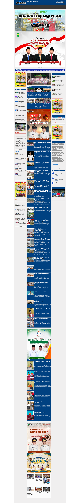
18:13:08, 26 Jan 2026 (21, 166)
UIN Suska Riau (54, 155)
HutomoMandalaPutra (55, 158)
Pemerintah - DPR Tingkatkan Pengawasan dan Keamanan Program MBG (41, 292)
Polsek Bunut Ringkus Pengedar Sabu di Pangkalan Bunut (42, 309)
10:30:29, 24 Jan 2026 (21, 171)
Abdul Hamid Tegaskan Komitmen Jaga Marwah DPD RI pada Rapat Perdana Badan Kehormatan (42, 220)
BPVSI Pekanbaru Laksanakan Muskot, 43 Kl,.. (35, 84)
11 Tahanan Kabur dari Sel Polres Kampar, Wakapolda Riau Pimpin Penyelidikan (46, 492)
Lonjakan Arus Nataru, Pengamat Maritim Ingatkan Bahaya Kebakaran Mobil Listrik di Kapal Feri (30, 494)
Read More (39, 421)
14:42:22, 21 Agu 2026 (46, 96)
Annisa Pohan (56, 143)
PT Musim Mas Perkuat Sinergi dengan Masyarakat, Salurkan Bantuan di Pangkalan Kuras (42, 229)
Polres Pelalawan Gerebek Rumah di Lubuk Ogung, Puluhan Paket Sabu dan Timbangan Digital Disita (42, 412)
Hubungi (40, 1)
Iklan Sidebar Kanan (58, 113)
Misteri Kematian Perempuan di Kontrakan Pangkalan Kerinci (40, 391)
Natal (57, 147)
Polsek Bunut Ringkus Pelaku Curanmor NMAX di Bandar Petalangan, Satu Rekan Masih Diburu (42, 402)
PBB (59, 154)
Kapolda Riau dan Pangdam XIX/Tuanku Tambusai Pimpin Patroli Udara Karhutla (42, 239)
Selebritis (62, 153)
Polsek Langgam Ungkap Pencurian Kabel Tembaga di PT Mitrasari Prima (42, 361)
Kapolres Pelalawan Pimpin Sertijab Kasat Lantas (37, 70)
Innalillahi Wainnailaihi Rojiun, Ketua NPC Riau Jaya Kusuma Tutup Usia (30, 478)
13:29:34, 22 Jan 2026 (21, 175)
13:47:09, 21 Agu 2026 (38, 107)
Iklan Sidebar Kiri (20, 197)
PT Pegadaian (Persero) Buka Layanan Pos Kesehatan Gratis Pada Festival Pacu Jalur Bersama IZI (42, 301)
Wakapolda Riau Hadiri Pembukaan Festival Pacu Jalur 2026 (41, 319)
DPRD (53, 143)
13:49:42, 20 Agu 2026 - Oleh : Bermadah (39, 251)
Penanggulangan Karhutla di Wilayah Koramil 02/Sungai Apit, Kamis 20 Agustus (41, 249)
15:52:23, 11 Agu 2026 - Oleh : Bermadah (39, 403)
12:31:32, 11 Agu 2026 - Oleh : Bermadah (39, 413)
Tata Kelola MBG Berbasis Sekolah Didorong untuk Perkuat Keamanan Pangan (41, 283)
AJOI (53, 153)
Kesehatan (53, 154)
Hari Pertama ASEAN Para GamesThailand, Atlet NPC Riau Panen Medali (21, 174)
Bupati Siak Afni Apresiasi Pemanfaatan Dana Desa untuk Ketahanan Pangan (42, 207)
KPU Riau (57, 154)
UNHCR (60, 160)
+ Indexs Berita (49, 86)
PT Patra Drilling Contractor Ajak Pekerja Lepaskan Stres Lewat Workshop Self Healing (38, 480)
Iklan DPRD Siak (40, 67)
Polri (58, 159)
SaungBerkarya (62, 148)
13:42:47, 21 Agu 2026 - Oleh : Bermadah (39, 201)
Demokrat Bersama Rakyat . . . (57, 197)
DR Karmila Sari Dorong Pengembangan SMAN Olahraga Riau (59, 77)
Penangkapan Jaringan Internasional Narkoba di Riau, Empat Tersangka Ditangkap (59, 90)
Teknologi (60, 143)
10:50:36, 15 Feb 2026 (21, 220)
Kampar (55, 153)
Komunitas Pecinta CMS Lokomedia (20, 120)
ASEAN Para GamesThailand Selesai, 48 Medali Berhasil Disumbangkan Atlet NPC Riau (22, 159)
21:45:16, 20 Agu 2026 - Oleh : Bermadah (39, 208)
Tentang (28, 1)
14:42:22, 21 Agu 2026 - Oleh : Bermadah (39, 164)
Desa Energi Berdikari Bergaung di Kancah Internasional (21, 101)
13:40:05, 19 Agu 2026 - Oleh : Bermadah (39, 310)
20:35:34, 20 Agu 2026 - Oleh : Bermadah (39, 241)
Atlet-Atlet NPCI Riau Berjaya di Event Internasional (21, 97)
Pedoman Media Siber (35, 1)
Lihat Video (53, 199)
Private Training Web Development (20, 115)
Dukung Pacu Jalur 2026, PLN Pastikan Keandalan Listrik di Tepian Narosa (42, 265)
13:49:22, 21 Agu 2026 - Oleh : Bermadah (39, 172)
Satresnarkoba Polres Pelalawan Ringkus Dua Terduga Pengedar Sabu (42, 371)
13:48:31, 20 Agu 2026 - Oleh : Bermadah (39, 259)
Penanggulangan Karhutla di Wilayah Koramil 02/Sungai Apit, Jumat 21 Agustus (41, 199)
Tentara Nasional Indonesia (55, 160)
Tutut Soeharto (60, 147)
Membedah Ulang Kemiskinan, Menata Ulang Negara (21, 205)
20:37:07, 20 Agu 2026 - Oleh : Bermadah (39, 231)
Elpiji (60, 159)
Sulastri (63, 143)
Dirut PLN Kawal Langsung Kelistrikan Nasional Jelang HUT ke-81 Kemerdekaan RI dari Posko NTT (20, 146)
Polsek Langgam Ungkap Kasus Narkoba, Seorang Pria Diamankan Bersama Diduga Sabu (42, 382)
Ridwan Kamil (58, 153)
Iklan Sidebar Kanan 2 (58, 139)
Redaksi (31, 1)
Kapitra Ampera (54, 147)
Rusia (56, 159)
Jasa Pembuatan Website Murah (20, 119)
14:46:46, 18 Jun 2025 (21, 103)
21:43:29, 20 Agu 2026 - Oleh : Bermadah (39, 222)
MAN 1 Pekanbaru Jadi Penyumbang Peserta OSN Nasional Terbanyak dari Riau (41, 274)
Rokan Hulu (60, 155)
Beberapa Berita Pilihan (48, 472)
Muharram (53, 149)
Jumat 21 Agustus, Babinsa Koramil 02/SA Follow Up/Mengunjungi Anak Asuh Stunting (46, 104)
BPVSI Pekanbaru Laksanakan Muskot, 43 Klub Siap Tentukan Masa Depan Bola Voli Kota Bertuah (38, 94)
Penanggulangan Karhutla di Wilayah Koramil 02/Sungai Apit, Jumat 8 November (59, 81)
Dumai (63, 160)
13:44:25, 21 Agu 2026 (46, 106)
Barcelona (53, 148)
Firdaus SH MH (60, 158)
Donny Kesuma (57, 148)
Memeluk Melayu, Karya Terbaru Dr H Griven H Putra (38, 492)
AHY (61, 159)
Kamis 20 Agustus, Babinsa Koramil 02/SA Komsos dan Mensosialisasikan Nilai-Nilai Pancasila (41, 257)
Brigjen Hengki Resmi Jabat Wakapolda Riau (46, 483)
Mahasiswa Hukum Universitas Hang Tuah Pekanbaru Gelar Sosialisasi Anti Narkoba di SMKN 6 (30, 94)
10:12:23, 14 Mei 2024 (21, 112)
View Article (56, 175)
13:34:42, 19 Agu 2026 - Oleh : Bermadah (39, 320)
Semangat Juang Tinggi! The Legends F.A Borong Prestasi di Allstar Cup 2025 (22, 164)
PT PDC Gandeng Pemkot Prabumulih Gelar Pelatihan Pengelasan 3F (22, 70)
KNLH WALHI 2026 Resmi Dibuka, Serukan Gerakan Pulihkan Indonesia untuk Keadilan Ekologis (55, 70)
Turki (56, 149)
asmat (57, 155)
